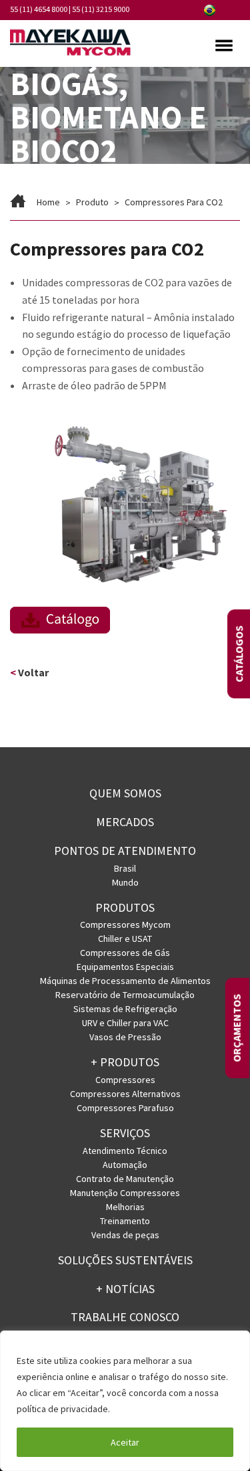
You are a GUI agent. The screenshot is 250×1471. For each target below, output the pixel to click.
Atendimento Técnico (125, 1151)
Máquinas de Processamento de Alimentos (125, 981)
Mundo (125, 882)
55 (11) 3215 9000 (100, 9)
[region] (125, 1401)
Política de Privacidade (160, 1409)
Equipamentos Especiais (125, 967)
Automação (125, 1165)
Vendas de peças (125, 1235)
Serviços (125, 1133)
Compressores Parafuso (125, 1108)
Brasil (125, 868)
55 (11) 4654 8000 (38, 9)
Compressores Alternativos (125, 1094)
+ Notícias (125, 1288)
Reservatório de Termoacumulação (125, 995)
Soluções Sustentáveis (125, 1260)
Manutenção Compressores (125, 1193)
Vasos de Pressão (125, 1037)
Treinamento (125, 1221)
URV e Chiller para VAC (125, 1023)
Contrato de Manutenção (125, 1179)
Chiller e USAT (125, 939)
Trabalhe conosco (125, 1317)
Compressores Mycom (125, 924)
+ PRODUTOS (125, 1062)
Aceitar (125, 1442)
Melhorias (125, 1207)
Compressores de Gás (125, 953)
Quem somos (125, 793)
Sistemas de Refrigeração (125, 1009)
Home (48, 202)
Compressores (125, 1080)
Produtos (125, 907)
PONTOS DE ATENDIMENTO (125, 850)
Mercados (125, 821)
